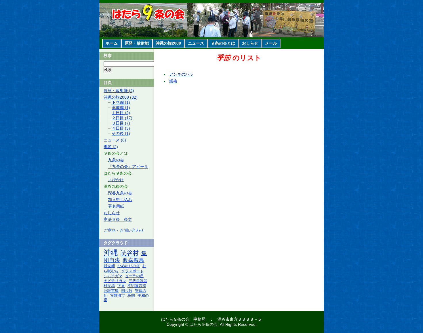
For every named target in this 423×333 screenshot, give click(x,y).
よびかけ (116, 179)
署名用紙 (116, 206)
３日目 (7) (121, 123)
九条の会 (116, 160)
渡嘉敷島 (133, 260)
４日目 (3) (121, 128)
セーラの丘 (134, 276)
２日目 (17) (122, 118)
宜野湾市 (117, 296)
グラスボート (132, 271)
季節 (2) (111, 146)
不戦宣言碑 (136, 286)
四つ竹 (126, 291)
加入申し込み (120, 199)
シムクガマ (113, 276)
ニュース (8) (115, 140)
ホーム (112, 43)
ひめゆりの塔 (128, 266)
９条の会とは (223, 43)
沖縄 (111, 253)
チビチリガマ (115, 281)
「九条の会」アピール (128, 166)
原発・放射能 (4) (119, 90)
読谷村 (130, 253)
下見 (121, 286)
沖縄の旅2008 (168, 43)
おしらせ (250, 43)
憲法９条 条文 (118, 219)
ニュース (196, 43)
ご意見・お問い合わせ (124, 230)
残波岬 (109, 266)
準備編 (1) (121, 107)
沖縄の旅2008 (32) (121, 97)
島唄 (131, 296)
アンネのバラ (181, 74)
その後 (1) (121, 133)
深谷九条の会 (120, 193)
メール (271, 43)
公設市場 (111, 291)
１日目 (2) (121, 112)
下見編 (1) (121, 102)
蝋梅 (173, 81)
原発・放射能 (137, 43)
